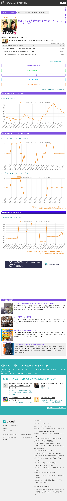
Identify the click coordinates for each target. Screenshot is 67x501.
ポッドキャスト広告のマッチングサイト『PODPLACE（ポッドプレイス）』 (45, 464)
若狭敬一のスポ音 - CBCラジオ (25, 330)
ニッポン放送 (5, 17)
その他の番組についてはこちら (56, 408)
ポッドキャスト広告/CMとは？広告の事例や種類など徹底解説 (49, 469)
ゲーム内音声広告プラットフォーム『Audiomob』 (48, 453)
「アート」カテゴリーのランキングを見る (15, 138)
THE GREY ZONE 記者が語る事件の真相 (29, 344)
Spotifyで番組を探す (33, 70)
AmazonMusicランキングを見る (12, 217)
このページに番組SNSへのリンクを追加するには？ (53, 89)
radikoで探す (33, 79)
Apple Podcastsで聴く (33, 65)
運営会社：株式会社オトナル (10, 425)
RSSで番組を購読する (33, 84)
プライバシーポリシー (8, 431)
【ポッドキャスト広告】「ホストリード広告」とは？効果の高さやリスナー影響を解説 (49, 440)
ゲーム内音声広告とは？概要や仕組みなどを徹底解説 (49, 455)
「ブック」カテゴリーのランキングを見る (15, 173)
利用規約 (5, 428)
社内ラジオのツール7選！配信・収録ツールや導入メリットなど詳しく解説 (48, 481)
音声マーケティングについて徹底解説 (44, 472)
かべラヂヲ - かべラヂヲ (22, 317)
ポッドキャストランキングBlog (42, 426)
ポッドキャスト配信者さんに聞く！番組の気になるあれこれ (49, 435)
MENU (63, 3)
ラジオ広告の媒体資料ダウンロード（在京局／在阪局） (48, 493)
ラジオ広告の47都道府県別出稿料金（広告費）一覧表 (49, 489)
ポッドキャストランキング (41, 424)
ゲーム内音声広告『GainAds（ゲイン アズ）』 (47, 450)
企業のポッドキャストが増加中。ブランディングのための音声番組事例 (49, 447)
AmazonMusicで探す (33, 75)
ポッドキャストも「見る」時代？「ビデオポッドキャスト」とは (49, 459)
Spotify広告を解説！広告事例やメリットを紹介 (47, 443)
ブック (14, 17)
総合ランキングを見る (9, 98)
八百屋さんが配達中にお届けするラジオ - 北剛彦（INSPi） (35, 304)
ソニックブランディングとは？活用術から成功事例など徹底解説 (49, 476)
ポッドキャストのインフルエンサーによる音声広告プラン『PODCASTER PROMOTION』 (49, 430)
